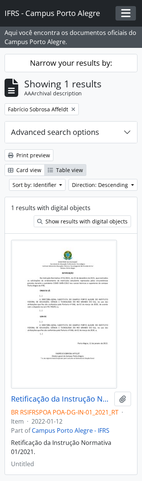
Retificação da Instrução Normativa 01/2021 (61, 398)
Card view (28, 170)
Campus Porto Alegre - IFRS (70, 430)
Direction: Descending (101, 184)
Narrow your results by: (71, 63)
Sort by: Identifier (35, 184)
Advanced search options (55, 132)
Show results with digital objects (86, 221)
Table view (69, 170)
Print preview (32, 155)
